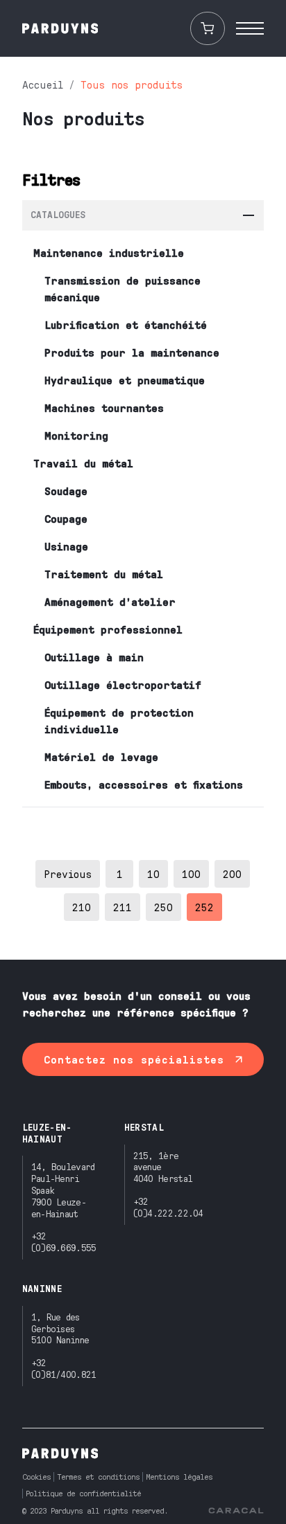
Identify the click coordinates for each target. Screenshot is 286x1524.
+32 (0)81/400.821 (63, 1368)
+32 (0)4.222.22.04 (168, 1207)
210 (81, 906)
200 (232, 873)
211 (122, 906)
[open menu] (250, 28)
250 (163, 906)
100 (191, 873)
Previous (68, 873)
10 (153, 873)
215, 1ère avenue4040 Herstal (163, 1167)
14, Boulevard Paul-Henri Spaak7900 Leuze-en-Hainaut (63, 1189)
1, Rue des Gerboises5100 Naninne (60, 1328)
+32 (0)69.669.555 (63, 1241)
